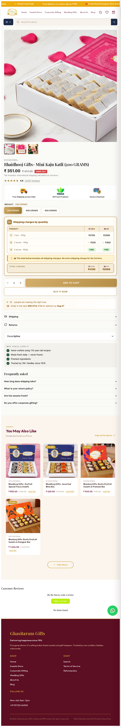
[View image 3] (33, 149)
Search (66, 661)
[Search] (100, 12)
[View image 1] (9, 149)
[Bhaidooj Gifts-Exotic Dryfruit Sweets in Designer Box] (23, 516)
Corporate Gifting (53, 12)
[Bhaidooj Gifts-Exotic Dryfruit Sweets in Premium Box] (98, 461)
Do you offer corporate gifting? (60, 403)
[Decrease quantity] (7, 283)
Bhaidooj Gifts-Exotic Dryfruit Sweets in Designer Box (23, 540)
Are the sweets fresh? (60, 395)
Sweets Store (36, 12)
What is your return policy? (60, 388)
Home (24, 12)
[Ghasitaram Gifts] (12, 12)
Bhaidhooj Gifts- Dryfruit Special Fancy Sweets (20, 485)
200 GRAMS (13, 210)
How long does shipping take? (60, 381)
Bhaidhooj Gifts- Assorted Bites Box (58, 485)
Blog (93, 12)
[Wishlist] (107, 12)
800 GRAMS (51, 210)
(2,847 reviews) (32, 180)
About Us (84, 12)
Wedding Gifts (70, 12)
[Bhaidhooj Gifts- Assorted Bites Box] (60, 461)
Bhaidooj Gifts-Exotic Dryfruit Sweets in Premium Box (97, 485)
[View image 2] (21, 149)
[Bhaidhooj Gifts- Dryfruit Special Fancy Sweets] (23, 461)
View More (62, 565)
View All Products (103, 435)
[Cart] (113, 12)
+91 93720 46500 (19, 705)
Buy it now (60, 291)
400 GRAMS (32, 210)
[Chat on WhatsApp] (112, 610)
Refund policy (70, 670)
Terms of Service (71, 666)
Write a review (60, 601)
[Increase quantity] (20, 283)
